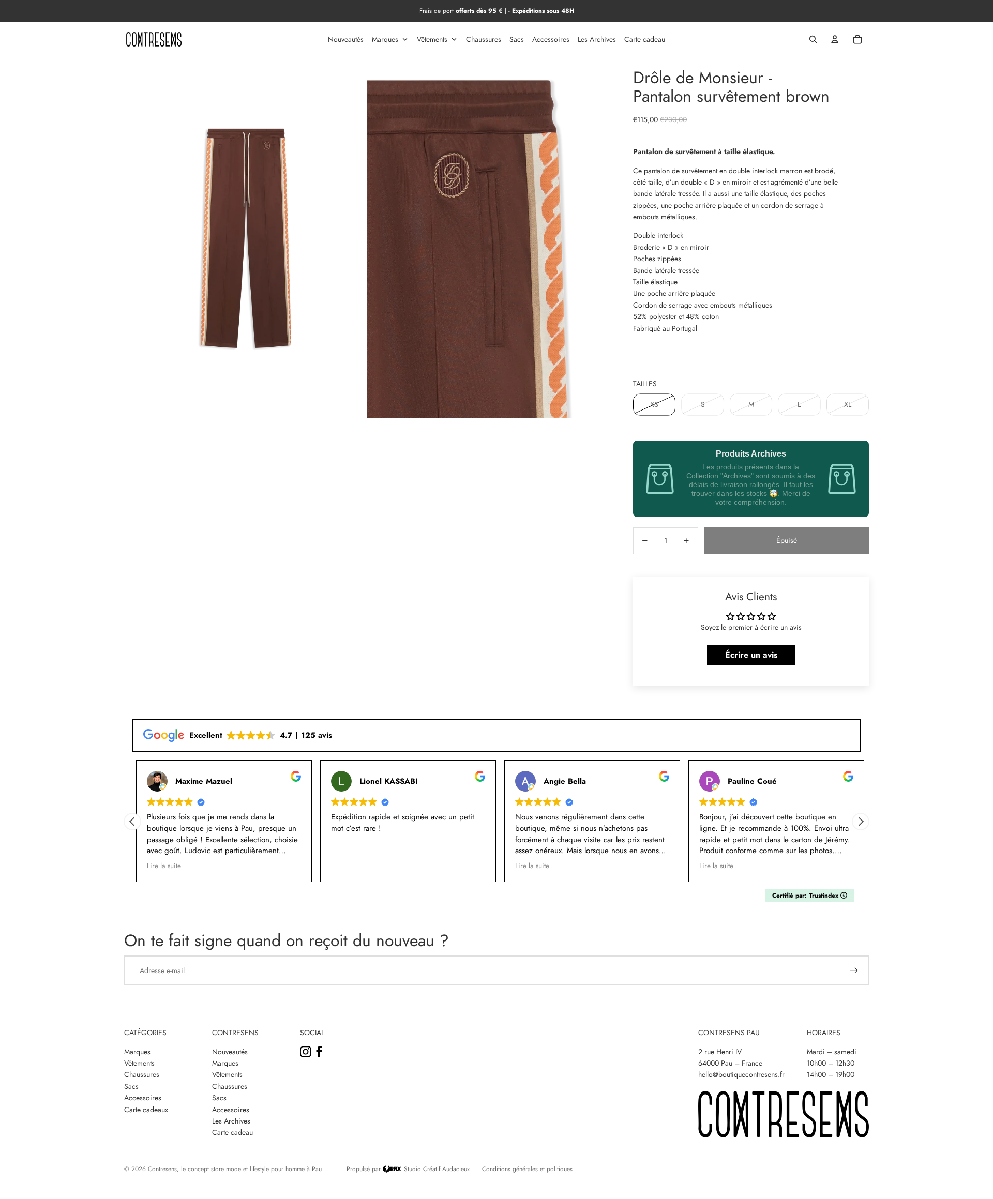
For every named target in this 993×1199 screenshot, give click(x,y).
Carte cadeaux (146, 1109)
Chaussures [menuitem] (483, 39)
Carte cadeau (232, 1132)
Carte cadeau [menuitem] (644, 39)
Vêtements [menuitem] (432, 39)
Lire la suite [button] (160, 866)
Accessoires (142, 1097)
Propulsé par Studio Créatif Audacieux (408, 1169)
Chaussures (141, 1074)
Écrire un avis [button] (751, 655)
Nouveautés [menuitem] (346, 39)
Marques (137, 1051)
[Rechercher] (813, 39)
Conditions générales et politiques (527, 1169)
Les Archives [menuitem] (597, 39)
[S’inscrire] (854, 970)
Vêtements (139, 1063)
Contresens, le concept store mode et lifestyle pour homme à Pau (235, 1169)
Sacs (131, 1086)
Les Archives (231, 1121)
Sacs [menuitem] (516, 39)
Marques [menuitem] (385, 39)
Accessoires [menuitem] (550, 39)
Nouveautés (230, 1051)
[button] (860, 821)
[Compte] (834, 39)
